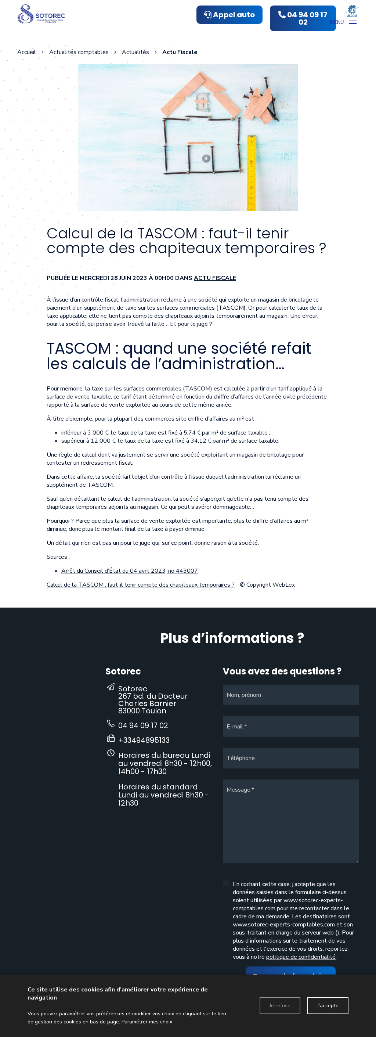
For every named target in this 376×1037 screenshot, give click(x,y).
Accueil (26, 52)
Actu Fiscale (215, 278)
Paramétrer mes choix (147, 1021)
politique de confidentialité (301, 957)
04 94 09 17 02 (143, 725)
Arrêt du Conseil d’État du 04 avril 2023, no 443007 (129, 571)
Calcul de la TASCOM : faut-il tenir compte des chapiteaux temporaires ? (141, 585)
